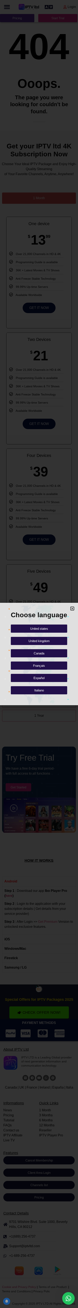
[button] (72, 608)
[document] (39, 654)
